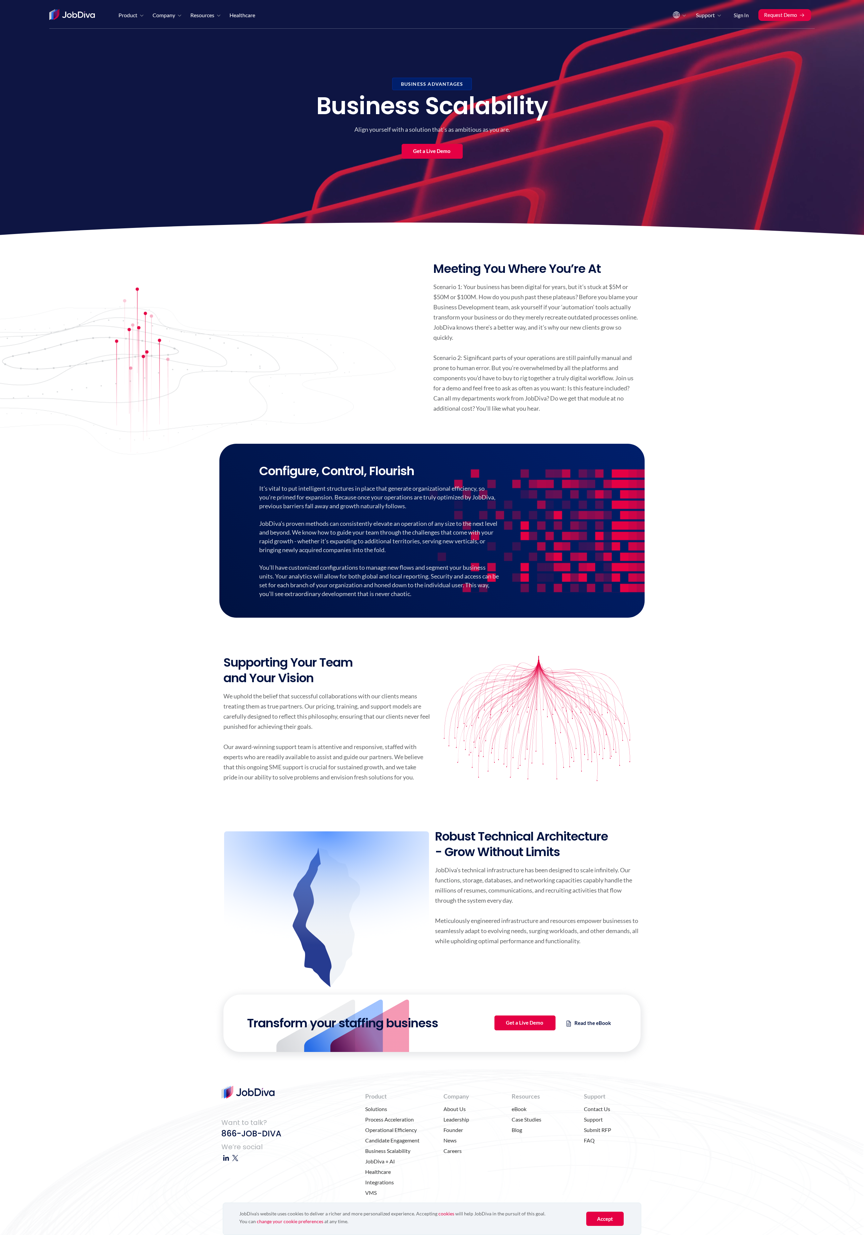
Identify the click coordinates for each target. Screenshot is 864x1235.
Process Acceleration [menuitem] (389, 1119)
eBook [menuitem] (519, 1109)
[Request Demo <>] (784, 6)
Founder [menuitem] (453, 1130)
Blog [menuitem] (517, 1130)
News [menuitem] (450, 1140)
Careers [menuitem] (452, 1151)
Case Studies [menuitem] (526, 1119)
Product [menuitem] (127, 15)
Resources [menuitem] (202, 15)
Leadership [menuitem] (456, 1119)
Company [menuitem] (164, 15)
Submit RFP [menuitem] (597, 1130)
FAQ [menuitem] (589, 1140)
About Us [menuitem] (454, 1109)
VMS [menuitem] (371, 1192)
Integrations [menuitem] (379, 1182)
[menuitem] (678, 16)
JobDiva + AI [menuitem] (380, 1161)
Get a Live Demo (432, 151)
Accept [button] (605, 1219)
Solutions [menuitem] (376, 1109)
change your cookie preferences (290, 1221)
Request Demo (780, 15)
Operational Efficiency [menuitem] (391, 1130)
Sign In (741, 15)
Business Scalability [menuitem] (387, 1151)
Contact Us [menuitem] (597, 1109)
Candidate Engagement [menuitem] (392, 1140)
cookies (446, 1213)
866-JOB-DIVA (251, 1133)
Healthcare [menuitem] (242, 15)
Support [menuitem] (705, 15)
